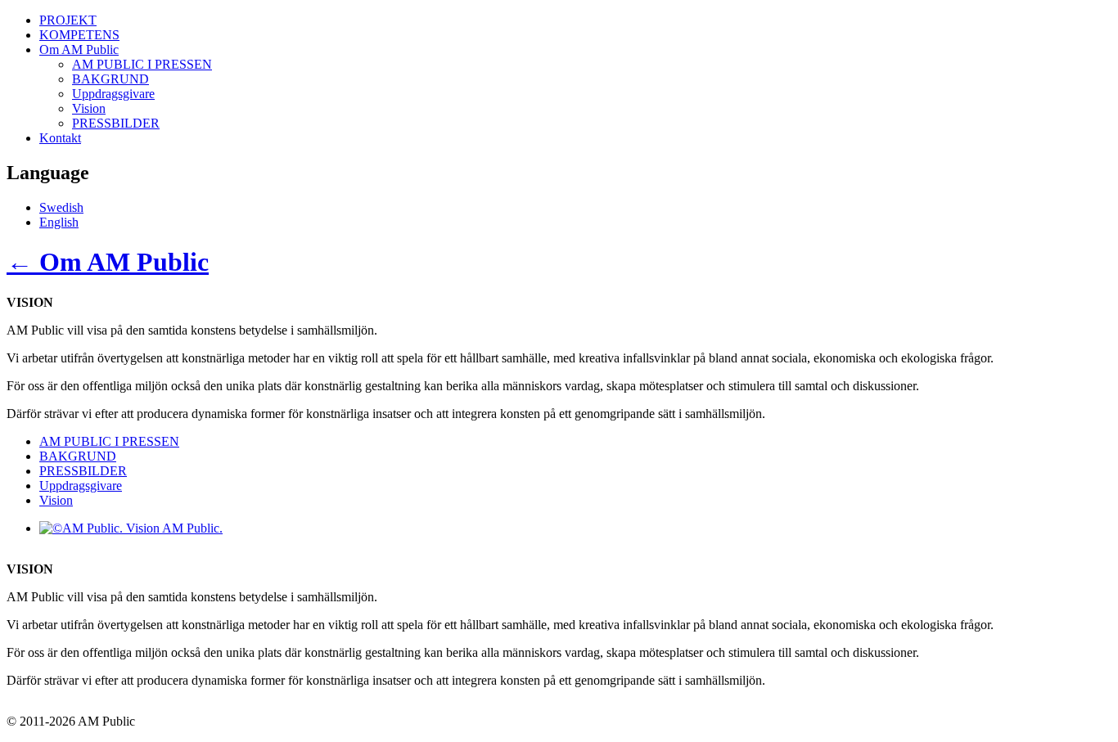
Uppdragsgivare (113, 94)
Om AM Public (79, 49)
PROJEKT (68, 20)
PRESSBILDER (116, 123)
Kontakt (60, 138)
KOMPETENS (79, 35)
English (59, 222)
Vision (89, 108)
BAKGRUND (110, 79)
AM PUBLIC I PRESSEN (142, 64)
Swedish (61, 207)
